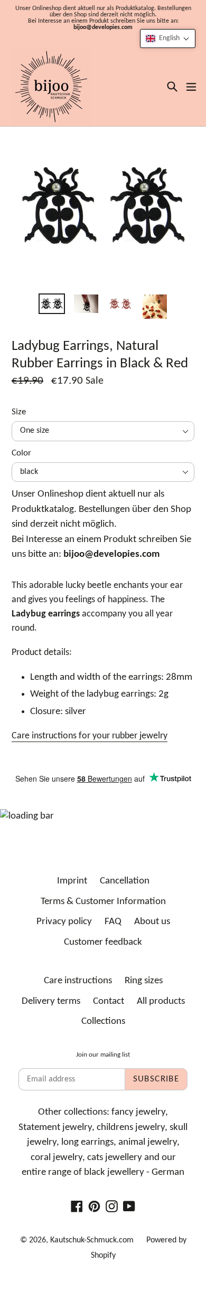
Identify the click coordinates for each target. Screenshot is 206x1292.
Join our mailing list (103, 1054)
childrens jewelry (131, 1128)
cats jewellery (114, 1158)
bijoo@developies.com (103, 27)
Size (19, 411)
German (168, 1172)
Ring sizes (144, 981)
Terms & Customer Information (103, 902)
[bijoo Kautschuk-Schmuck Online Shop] (51, 86)
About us (152, 922)
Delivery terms (51, 1001)
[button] (168, 39)
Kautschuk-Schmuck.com (92, 1240)
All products (161, 1001)
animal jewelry (147, 1142)
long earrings (87, 1142)
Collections (103, 1021)
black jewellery (114, 1172)
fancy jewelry (138, 1112)
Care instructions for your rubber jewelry (89, 736)
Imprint (72, 881)
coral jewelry (56, 1158)
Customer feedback (103, 942)
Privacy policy (64, 922)
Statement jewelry (55, 1128)
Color (21, 453)
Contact (108, 1001)
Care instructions (78, 981)
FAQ (113, 922)
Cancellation (124, 881)
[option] (51, 304)
